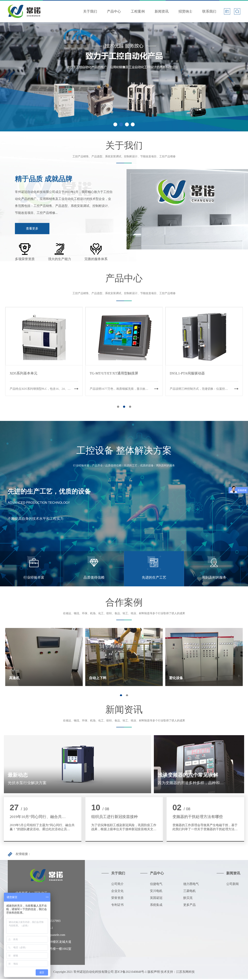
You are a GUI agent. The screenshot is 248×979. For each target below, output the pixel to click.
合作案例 (124, 602)
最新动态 (18, 775)
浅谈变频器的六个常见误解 (188, 775)
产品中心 (114, 11)
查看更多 (32, 228)
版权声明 (153, 971)
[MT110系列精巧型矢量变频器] (44, 310)
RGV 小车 (97, 373)
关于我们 (90, 11)
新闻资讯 (162, 11)
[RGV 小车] (124, 310)
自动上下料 (18, 678)
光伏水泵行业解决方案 (27, 783)
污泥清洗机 (178, 678)
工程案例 (138, 11)
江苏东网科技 (185, 971)
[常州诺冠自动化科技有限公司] (24, 7)
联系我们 (209, 11)
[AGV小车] (204, 310)
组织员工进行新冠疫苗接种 (114, 817)
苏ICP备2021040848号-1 (131, 971)
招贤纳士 (185, 11)
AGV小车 (177, 373)
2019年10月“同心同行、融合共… (38, 817)
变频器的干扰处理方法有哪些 (197, 817)
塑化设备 (96, 678)
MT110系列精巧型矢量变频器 (32, 373)
